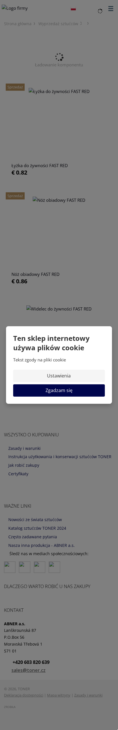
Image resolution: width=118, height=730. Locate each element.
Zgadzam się (59, 390)
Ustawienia (59, 376)
